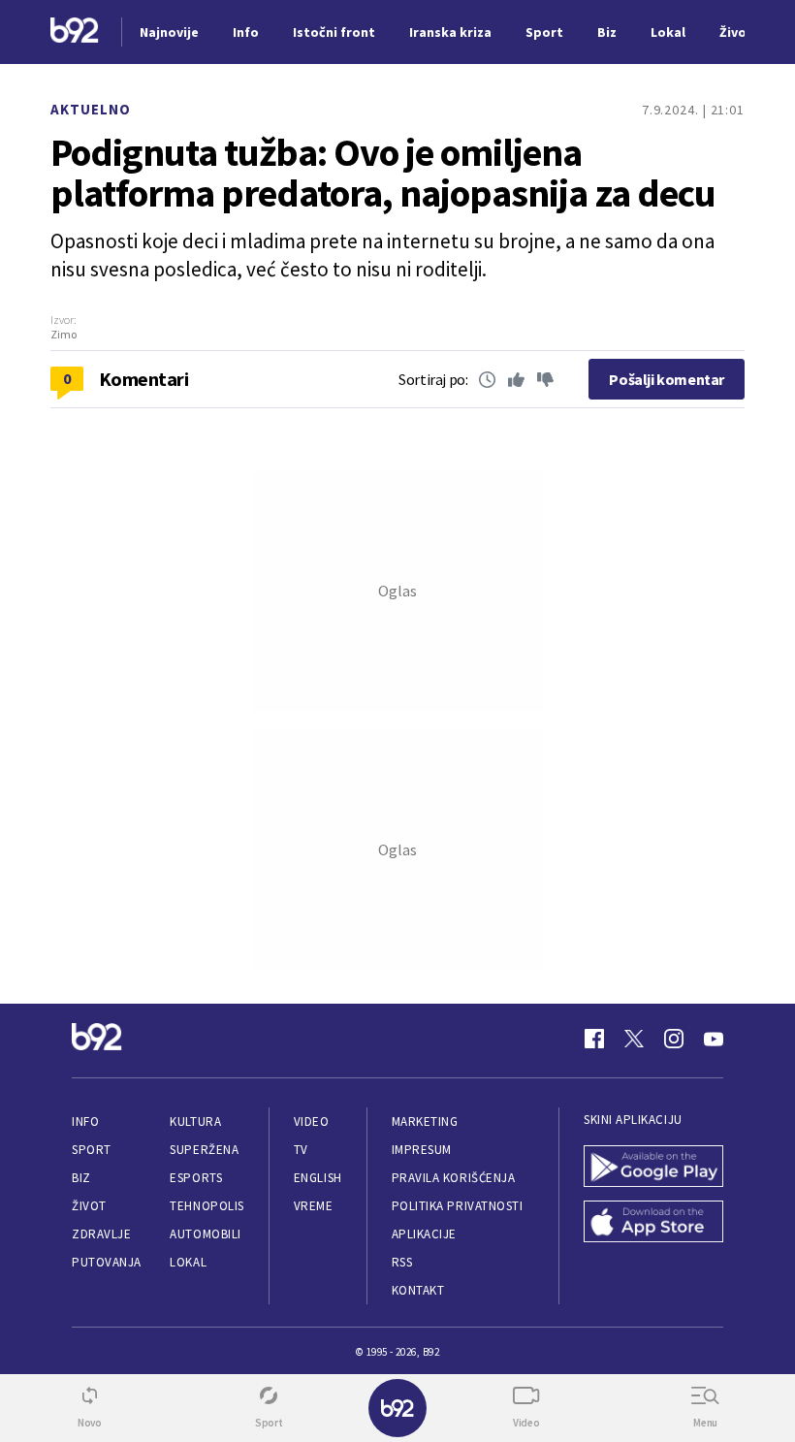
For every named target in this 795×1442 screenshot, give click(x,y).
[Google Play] (653, 1168)
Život (89, 1206)
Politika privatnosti (458, 1206)
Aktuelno (90, 109)
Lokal (188, 1262)
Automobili (205, 1234)
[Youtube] (713, 1038)
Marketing (425, 1121)
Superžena (204, 1149)
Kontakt (418, 1290)
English (318, 1178)
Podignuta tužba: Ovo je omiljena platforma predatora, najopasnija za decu (383, 172)
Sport (91, 1149)
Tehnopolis (206, 1206)
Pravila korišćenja (454, 1178)
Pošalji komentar (666, 379)
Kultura (195, 1121)
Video (312, 1121)
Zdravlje (101, 1234)
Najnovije (169, 32)
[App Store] (653, 1223)
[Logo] (74, 32)
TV (301, 1149)
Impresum (422, 1149)
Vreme (314, 1206)
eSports (196, 1178)
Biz (81, 1178)
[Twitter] (634, 1038)
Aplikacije (424, 1234)
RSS (402, 1262)
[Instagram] (674, 1038)
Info (85, 1121)
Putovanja (107, 1262)
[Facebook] (594, 1038)
